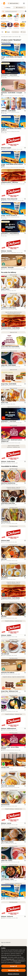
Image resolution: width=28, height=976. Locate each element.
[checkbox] (4, 26)
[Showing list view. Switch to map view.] (25, 11)
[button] (3, 3)
